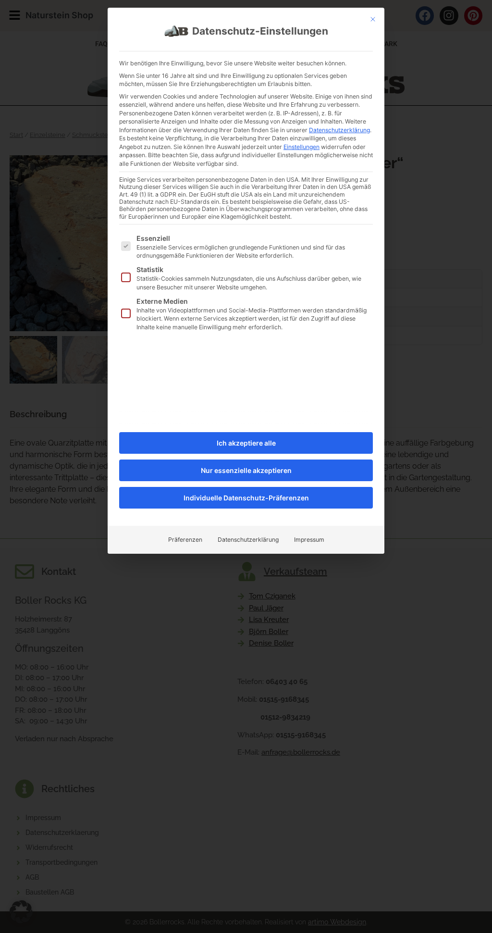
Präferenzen (185, 539)
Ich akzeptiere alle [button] (246, 443)
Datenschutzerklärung (339, 130)
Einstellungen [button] (301, 146)
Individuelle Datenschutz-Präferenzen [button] (246, 498)
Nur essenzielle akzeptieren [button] (246, 470)
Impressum (309, 539)
